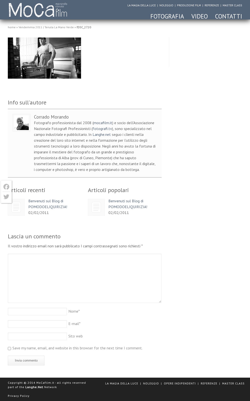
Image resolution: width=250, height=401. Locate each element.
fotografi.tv (102, 128)
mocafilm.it (103, 122)
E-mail (74, 323)
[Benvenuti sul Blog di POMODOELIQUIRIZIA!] (16, 207)
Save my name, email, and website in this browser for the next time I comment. (77, 347)
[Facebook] (6, 187)
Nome (74, 311)
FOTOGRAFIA (167, 16)
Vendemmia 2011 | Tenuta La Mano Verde (46, 27)
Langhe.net (102, 134)
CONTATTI (228, 16)
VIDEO (199, 16)
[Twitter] (6, 197)
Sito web (75, 336)
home (12, 27)
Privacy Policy (19, 396)
